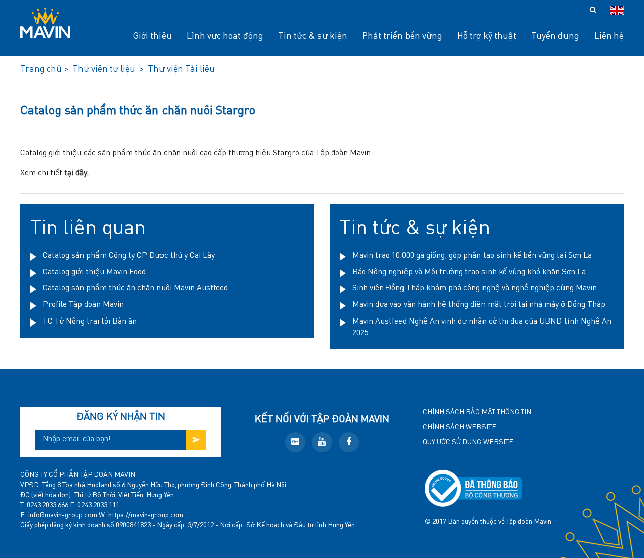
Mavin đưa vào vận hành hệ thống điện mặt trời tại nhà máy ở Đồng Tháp (478, 305)
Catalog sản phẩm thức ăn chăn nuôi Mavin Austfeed (135, 288)
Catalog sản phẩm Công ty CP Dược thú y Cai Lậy (129, 256)
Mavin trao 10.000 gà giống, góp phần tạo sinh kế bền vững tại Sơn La (472, 256)
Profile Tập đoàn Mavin (83, 305)
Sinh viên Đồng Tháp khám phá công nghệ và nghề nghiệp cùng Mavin (474, 288)
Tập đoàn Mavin (528, 521)
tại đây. (76, 173)
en (617, 10)
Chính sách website (459, 427)
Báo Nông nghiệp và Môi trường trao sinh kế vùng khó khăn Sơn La (469, 272)
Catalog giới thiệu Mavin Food (94, 272)
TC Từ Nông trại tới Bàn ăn (90, 321)
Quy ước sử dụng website (468, 442)
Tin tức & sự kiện (415, 228)
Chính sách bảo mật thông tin (477, 412)
